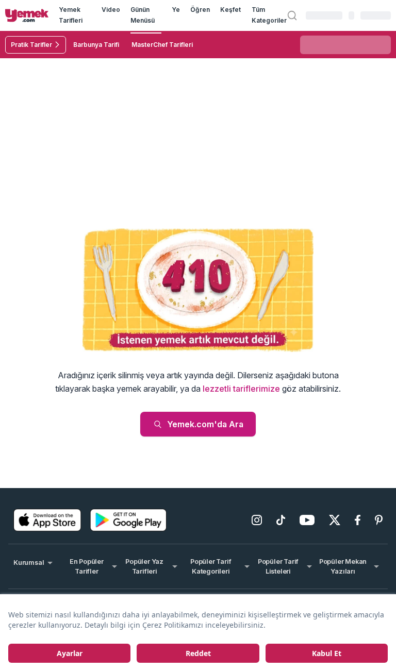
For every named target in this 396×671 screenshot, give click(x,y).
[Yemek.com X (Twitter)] (334, 520)
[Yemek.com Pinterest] (379, 520)
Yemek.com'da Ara (205, 424)
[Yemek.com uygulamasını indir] (47, 520)
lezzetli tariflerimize (241, 388)
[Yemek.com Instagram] (257, 520)
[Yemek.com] (26, 16)
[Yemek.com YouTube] (307, 520)
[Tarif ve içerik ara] (292, 15)
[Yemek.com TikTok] (280, 520)
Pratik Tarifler (31, 44)
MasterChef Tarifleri (162, 44)
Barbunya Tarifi (96, 44)
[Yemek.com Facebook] (357, 520)
